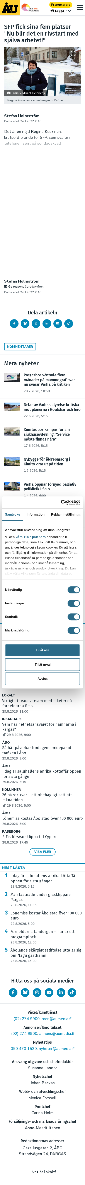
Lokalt (8, 695)
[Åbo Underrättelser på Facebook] (13, 992)
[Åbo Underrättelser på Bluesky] (25, 992)
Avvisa (42, 679)
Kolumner (11, 790)
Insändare (12, 719)
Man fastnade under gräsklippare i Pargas (41, 899)
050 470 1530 (24, 1048)
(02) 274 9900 (27, 1018)
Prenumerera (60, 5)
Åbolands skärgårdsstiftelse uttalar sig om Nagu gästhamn (45, 955)
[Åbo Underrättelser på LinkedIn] (61, 992)
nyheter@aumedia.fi (57, 1048)
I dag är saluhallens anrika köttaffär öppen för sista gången (43, 881)
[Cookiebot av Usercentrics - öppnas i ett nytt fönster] (61, 502)
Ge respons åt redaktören (26, 287)
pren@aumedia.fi (56, 1018)
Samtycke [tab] (12, 514)
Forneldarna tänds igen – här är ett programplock (42, 937)
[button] (61, 11)
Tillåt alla (42, 650)
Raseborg (11, 832)
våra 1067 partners (31, 537)
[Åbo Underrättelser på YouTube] (49, 992)
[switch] (74, 603)
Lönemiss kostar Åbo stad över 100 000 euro (46, 918)
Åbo (6, 743)
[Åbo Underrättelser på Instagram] (37, 992)
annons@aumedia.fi (56, 1033)
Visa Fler (42, 852)
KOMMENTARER (20, 347)
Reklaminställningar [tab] (66, 514)
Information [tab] (35, 514)
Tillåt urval (43, 664)
